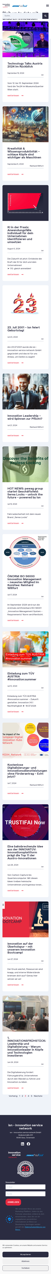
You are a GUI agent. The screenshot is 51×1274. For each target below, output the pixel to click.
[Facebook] (28, 1144)
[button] (47, 5)
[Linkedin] (22, 1144)
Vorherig (13, 1096)
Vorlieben (26, 1268)
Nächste (38, 1096)
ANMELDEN (13, 1202)
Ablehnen (25, 1261)
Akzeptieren (25, 1254)
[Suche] (45, 16)
